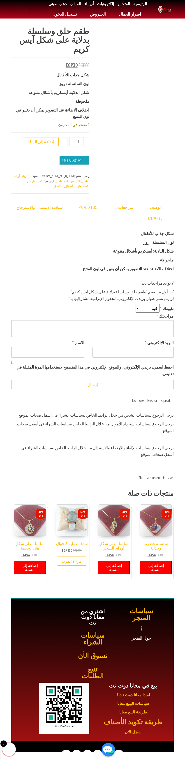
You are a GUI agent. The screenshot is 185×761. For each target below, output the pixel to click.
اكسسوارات (36, 181)
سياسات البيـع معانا (133, 703)
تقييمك (167, 308)
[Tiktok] (76, 754)
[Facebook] (119, 754)
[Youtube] (98, 754)
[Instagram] (87, 754)
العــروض (98, 14)
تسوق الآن (92, 655)
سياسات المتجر (141, 614)
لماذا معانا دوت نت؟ (133, 695)
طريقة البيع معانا (133, 712)
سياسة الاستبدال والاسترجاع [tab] (40, 207)
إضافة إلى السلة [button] (156, 567)
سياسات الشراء (93, 638)
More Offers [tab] (88, 207)
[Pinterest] (66, 754)
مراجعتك (165, 316)
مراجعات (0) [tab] (123, 207)
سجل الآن (133, 732)
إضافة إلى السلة (41, 141)
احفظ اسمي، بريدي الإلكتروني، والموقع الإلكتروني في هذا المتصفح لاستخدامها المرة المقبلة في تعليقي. (95, 370)
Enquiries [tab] (155, 218)
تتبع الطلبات (93, 672)
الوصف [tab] (156, 207)
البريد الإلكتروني (159, 342)
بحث (34, 9)
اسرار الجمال (130, 14)
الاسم (78, 342)
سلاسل (58, 186)
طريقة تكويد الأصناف (133, 722)
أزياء (24, 176)
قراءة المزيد (72, 561)
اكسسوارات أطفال (67, 181)
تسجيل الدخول (65, 14)
